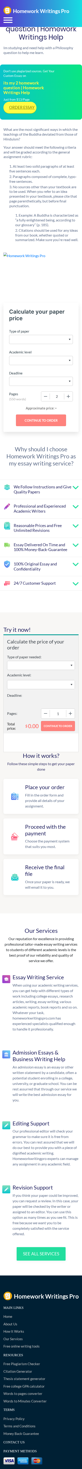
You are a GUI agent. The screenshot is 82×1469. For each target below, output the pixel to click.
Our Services (13, 1339)
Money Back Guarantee (21, 1433)
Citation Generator (17, 1371)
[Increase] (68, 396)
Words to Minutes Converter (25, 1401)
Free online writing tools (21, 1346)
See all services (41, 1253)
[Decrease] (45, 396)
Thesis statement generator (24, 1379)
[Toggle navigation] (8, 20)
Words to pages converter (22, 1393)
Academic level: (19, 675)
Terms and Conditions (19, 1426)
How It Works (13, 1331)
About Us (10, 1324)
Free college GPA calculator (24, 1386)
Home (7, 1316)
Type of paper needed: (24, 657)
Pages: (12, 713)
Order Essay (22, 107)
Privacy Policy (14, 1419)
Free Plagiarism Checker (21, 1364)
